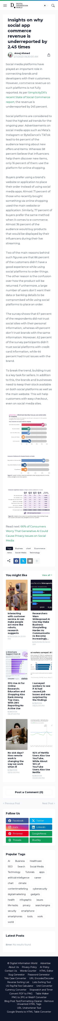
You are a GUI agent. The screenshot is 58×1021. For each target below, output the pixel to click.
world (11, 922)
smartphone (27, 911)
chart (28, 548)
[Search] (53, 5)
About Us (14, 967)
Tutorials (29, 872)
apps (41, 872)
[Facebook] (16, 561)
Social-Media (20, 552)
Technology (35, 552)
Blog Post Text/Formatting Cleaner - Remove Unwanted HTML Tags (29, 1003)
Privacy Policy (29, 967)
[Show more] (37, 561)
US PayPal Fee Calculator (19, 986)
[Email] (30, 561)
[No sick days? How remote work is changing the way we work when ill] (17, 734)
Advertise (45, 963)
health (11, 899)
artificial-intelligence (18, 877)
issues (40, 899)
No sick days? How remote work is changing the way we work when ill (16, 759)
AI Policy (44, 967)
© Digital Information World (22, 963)
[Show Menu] (5, 5)
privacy (26, 905)
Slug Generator (16, 974)
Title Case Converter (15, 978)
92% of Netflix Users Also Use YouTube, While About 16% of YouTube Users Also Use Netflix (41, 762)
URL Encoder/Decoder (41, 978)
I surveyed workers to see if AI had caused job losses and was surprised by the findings (41, 691)
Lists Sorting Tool (41, 982)
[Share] (47, 55)
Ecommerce (39, 548)
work (40, 916)
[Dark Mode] (45, 5)
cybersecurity (40, 888)
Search (21, 866)
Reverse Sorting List (18, 982)
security (12, 911)
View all (46, 575)
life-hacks (13, 905)
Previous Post (12, 803)
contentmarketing (18, 888)
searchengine (42, 905)
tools (29, 916)
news (9, 552)
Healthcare (36, 861)
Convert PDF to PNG (20, 993)
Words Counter (28, 970)
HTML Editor (46, 970)
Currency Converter (15, 989)
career (37, 877)
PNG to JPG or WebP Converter (29, 997)
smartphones (15, 916)
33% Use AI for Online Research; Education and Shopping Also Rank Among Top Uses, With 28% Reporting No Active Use (16, 696)
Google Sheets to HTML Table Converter (29, 1011)
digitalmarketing (17, 894)
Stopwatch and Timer (41, 989)
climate (22, 883)
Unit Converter (44, 986)
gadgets (35, 894)
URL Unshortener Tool (29, 1008)
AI (9, 861)
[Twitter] (23, 561)
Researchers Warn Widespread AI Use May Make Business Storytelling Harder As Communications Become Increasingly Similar (41, 626)
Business (19, 548)
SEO (10, 866)
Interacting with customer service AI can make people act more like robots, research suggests (16, 623)
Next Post (47, 803)
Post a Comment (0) (29, 792)
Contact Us (11, 970)
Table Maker (42, 993)
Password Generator (39, 974)
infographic (26, 899)
